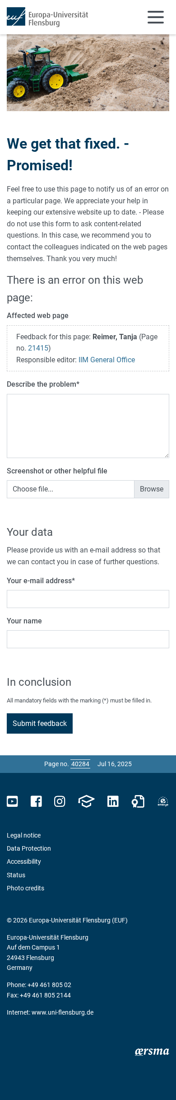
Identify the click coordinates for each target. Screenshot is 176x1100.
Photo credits (25, 888)
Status (16, 875)
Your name (24, 621)
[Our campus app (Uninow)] (86, 802)
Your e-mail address (41, 580)
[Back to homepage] (47, 17)
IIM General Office (107, 360)
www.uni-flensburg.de (62, 1012)
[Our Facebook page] (36, 802)
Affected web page (38, 315)
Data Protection (29, 848)
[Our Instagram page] (59, 802)
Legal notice (24, 835)
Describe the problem (43, 384)
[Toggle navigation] (155, 17)
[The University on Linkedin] (113, 802)
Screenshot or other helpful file (57, 471)
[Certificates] (138, 802)
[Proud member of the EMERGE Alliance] (163, 802)
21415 (38, 348)
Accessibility (24, 861)
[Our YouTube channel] (12, 802)
